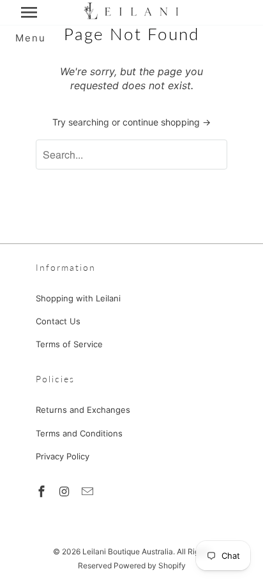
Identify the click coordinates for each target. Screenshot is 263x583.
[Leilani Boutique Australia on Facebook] (43, 491)
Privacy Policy (62, 456)
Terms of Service (69, 344)
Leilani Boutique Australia (127, 551)
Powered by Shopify (150, 565)
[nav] (31, 12)
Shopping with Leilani (78, 298)
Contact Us (58, 321)
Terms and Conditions (79, 433)
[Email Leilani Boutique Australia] (89, 491)
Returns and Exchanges (83, 410)
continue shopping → (167, 122)
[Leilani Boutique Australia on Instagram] (66, 491)
